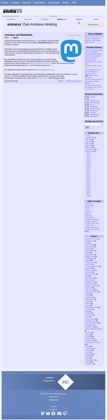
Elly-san (89, 280)
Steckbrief (28, 19)
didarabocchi (90, 274)
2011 (88, 181)
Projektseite (11, 19)
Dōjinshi (79, 19)
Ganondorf (90, 290)
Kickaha (89, 309)
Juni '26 (88, 142)
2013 (88, 177)
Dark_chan (90, 270)
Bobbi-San (90, 257)
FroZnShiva (90, 284)
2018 (88, 167)
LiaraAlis (89, 315)
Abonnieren (93, 24)
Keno (88, 305)
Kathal (88, 303)
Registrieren (49, 381)
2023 (88, 157)
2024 (88, 155)
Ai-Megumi (89, 241)
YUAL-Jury (90, 225)
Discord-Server (42, 78)
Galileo (88, 288)
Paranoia (89, 325)
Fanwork (26, 2)
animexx (5, 16)
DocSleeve (90, 278)
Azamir (88, 249)
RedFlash (94, 116)
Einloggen (50, 378)
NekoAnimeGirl (91, 323)
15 (75, 81)
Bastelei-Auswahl (92, 227)
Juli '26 (88, 140)
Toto (87, 346)
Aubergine (89, 247)
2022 (88, 159)
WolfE (88, 356)
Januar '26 (89, 151)
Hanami (89, 216)
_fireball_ (89, 364)
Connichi (89, 212)
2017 (88, 169)
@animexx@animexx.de (45, 70)
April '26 (88, 145)
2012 (88, 179)
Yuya (87, 362)
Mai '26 (88, 143)
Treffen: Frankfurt (92, 220)
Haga (88, 294)
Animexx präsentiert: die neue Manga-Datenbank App (93, 58)
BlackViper (90, 255)
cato (87, 260)
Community (53, 2)
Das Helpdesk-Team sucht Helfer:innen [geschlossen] (93, 72)
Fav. (65, 19)
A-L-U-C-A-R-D (91, 239)
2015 (88, 173)
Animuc (88, 214)
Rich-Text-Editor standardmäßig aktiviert (93, 53)
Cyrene (93, 112)
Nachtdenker (90, 321)
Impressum (53, 400)
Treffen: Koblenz (92, 221)
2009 (88, 185)
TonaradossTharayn (93, 343)
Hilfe (74, 2)
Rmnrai (88, 333)
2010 (88, 183)
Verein (65, 2)
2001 (88, 194)
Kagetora (89, 298)
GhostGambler (91, 292)
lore (87, 317)
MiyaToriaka (94, 114)
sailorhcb (89, 339)
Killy (87, 311)
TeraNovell (90, 341)
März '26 (89, 147)
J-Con (88, 210)
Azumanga (89, 251)
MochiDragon (95, 109)
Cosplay (15, 2)
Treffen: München (92, 223)
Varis (87, 352)
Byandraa (94, 107)
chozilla (88, 264)
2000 (88, 196)
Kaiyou (92, 97)
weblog (10, 16)
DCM (87, 208)
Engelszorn (90, 282)
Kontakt (53, 406)
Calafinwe (89, 258)
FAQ (11, 76)
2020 (88, 163)
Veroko (88, 354)
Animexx (88, 204)
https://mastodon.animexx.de (40, 63)
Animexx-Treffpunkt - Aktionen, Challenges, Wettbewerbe (93, 40)
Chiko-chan (90, 262)
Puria (92, 105)
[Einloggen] (53, 16)
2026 (88, 136)
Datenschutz (53, 397)
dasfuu (88, 272)
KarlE (88, 301)
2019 (88, 165)
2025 (88, 153)
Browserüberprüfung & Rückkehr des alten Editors (94, 81)
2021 (88, 161)
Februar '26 (90, 149)
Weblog (45, 19)
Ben (87, 253)
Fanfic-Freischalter (93, 229)
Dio (87, 276)
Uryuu (88, 350)
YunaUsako (90, 360)
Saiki (87, 337)
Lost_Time (89, 319)
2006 (88, 190)
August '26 (89, 138)
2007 (88, 188)
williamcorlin (95, 103)
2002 (88, 192)
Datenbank (39, 2)
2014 (88, 175)
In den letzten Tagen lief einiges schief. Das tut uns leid (93, 87)
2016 (88, 171)
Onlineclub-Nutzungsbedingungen (53, 394)
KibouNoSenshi (92, 307)
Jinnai (88, 296)
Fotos (96, 19)
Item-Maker (90, 218)
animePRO (90, 206)
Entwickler (53, 410)
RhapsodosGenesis (92, 101)
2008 (88, 186)
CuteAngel (94, 111)
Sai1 (87, 335)
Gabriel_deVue (91, 286)
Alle (86, 231)
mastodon (78, 35)
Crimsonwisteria (92, 266)
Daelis (88, 268)
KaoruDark (90, 300)
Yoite (87, 358)
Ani (86, 243)
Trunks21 (89, 348)
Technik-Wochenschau (94, 50)
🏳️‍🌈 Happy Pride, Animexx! (91, 76)
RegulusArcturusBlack (94, 329)
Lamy (88, 313)
